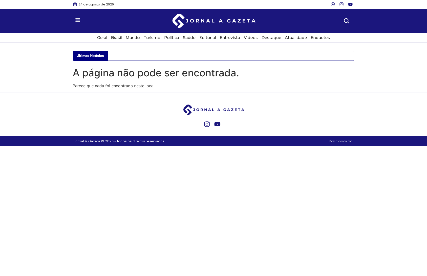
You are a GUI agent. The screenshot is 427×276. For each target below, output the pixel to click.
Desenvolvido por (340, 141)
